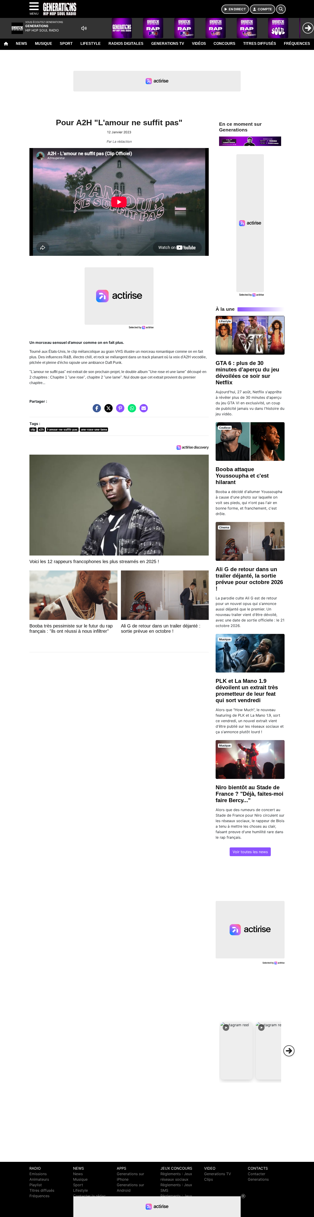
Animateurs (39, 1179)
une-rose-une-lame (94, 429)
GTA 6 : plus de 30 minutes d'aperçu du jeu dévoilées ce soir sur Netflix (247, 372)
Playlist (35, 1185)
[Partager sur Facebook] (95, 410)
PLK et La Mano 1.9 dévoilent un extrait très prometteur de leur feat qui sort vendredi (247, 690)
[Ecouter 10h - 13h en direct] (250, 141)
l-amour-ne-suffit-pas (62, 429)
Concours (224, 44)
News (21, 44)
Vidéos (199, 44)
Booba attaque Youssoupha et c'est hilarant (242, 475)
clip (33, 429)
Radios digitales (125, 44)
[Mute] (83, 28)
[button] (236, 1051)
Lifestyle (90, 44)
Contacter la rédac (89, 1196)
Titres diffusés (259, 44)
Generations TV (167, 44)
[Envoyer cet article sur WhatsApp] (131, 410)
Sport (66, 44)
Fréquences (297, 44)
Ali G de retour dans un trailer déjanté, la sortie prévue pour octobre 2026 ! (249, 579)
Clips (208, 1179)
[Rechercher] (281, 9)
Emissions (38, 1173)
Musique (43, 44)
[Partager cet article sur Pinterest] (119, 410)
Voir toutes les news (250, 851)
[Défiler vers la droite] (288, 1050)
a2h (41, 429)
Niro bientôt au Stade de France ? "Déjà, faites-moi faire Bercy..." (249, 793)
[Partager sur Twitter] (107, 410)
